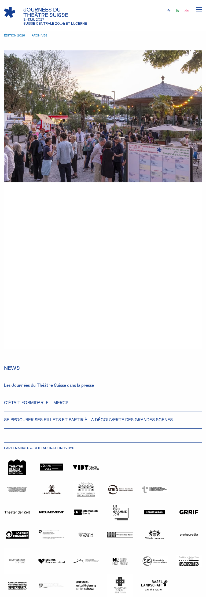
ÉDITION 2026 (14, 35)
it (177, 10)
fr (169, 10)
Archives (39, 35)
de (187, 10)
